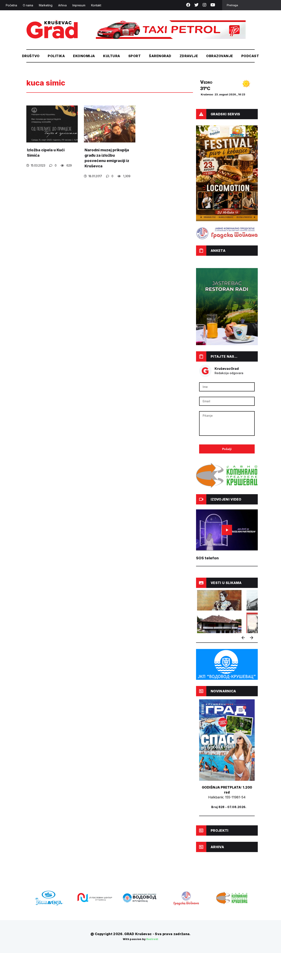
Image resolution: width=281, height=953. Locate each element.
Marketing (45, 5)
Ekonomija (84, 56)
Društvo (30, 56)
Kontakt (96, 5)
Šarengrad (160, 56)
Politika (56, 56)
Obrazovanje (219, 56)
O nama (28, 5)
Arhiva (62, 5)
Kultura (111, 56)
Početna (11, 5)
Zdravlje (189, 56)
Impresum (78, 5)
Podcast (250, 56)
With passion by (140, 939)
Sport (134, 56)
